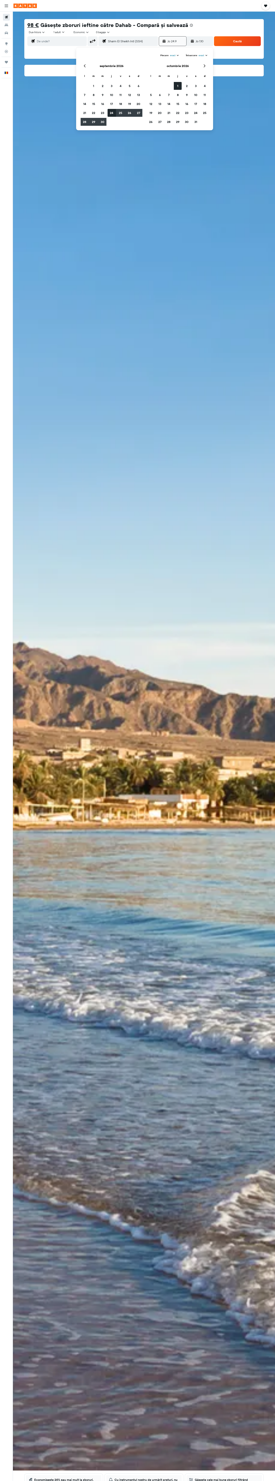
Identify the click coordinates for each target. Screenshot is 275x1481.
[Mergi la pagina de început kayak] (25, 6)
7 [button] (84, 95)
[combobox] (37, 32)
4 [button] (120, 86)
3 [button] (111, 86)
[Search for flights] (6, 17)
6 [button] (138, 86)
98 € (33, 25)
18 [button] (120, 104)
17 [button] (111, 104)
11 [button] (120, 95)
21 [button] (84, 113)
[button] (6, 6)
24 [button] (111, 113)
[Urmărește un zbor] (6, 51)
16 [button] (102, 104)
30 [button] (102, 122)
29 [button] (93, 122)
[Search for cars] (6, 33)
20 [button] (138, 104)
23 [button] (102, 113)
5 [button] (129, 86)
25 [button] (120, 113)
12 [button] (129, 95)
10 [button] (111, 95)
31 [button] (195, 122)
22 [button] (93, 113)
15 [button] (93, 104)
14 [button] (84, 104)
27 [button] (138, 113)
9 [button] (102, 95)
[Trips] (6, 62)
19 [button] (129, 104)
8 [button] (93, 95)
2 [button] (102, 86)
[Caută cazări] (6, 25)
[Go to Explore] (6, 43)
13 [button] (138, 95)
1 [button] (93, 86)
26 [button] (129, 113)
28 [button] (84, 122)
